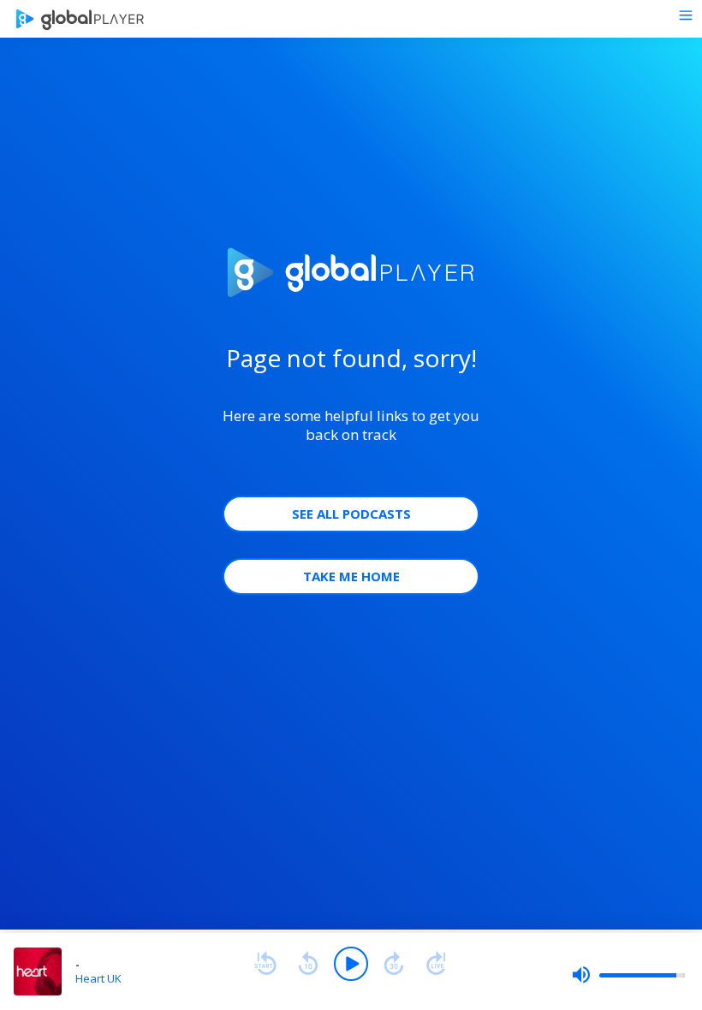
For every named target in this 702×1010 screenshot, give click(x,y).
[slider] (628, 975)
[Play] (351, 964)
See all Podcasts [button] (351, 513)
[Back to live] (436, 964)
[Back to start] (265, 964)
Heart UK (98, 978)
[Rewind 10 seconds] (308, 964)
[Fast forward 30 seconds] (394, 964)
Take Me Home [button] (351, 576)
